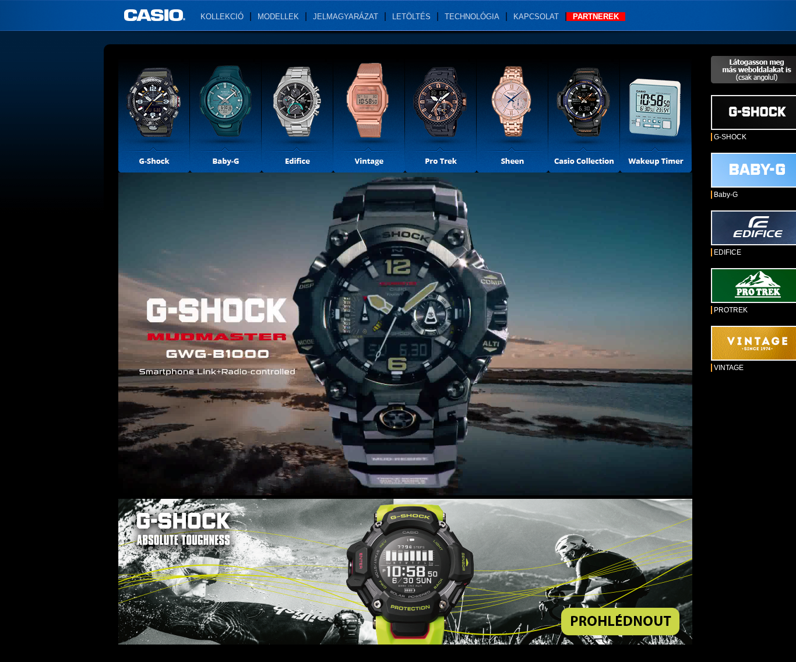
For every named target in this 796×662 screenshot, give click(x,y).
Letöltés (411, 16)
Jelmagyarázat (345, 16)
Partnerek (596, 16)
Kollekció (222, 16)
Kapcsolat (536, 16)
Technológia (472, 16)
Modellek (278, 16)
